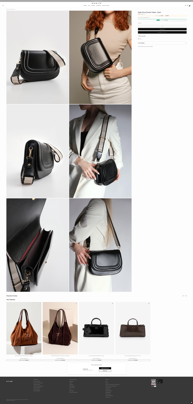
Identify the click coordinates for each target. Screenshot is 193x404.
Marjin (11, 399)
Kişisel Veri (107, 382)
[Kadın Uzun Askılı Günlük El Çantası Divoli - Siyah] (96, 328)
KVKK (106, 381)
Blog (70, 389)
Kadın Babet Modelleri (36, 384)
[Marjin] (96, 3)
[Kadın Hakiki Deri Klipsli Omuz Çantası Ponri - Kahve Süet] (60, 328)
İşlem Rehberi (71, 381)
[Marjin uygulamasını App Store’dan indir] (159, 380)
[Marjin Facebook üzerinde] (7, 381)
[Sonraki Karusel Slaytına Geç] (186, 296)
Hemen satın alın (162, 29)
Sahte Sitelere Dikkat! (108, 390)
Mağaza (70, 382)
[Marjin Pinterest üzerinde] (10, 381)
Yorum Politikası (107, 397)
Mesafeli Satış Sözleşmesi (109, 395)
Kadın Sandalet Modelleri (37, 387)
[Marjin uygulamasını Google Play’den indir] (159, 382)
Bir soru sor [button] (105, 370)
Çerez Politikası (107, 389)
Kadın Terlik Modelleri (36, 389)
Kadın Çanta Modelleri (36, 390)
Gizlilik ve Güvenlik (108, 387)
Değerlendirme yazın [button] (105, 368)
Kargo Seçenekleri (72, 387)
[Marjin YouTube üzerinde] (11, 381)
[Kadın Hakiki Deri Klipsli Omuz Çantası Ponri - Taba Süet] (23, 328)
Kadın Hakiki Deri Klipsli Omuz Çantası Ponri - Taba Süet (24, 355)
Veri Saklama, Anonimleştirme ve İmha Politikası (112, 384)
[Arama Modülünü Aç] (3, 5)
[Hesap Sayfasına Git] (186, 5)
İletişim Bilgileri (71, 390)
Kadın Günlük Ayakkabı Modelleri (38, 382)
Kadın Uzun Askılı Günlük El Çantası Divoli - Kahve (133, 355)
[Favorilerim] (188, 5)
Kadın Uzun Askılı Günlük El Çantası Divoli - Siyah (96, 355)
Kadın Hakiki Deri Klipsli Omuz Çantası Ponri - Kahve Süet (60, 355)
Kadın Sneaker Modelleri (37, 381)
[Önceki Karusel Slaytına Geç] (183, 296)
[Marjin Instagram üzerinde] (8, 381)
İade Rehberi (71, 384)
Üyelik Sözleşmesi (108, 392)
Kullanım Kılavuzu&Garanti (73, 392)
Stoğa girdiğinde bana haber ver (162, 32)
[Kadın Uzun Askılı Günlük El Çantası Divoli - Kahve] (132, 328)
